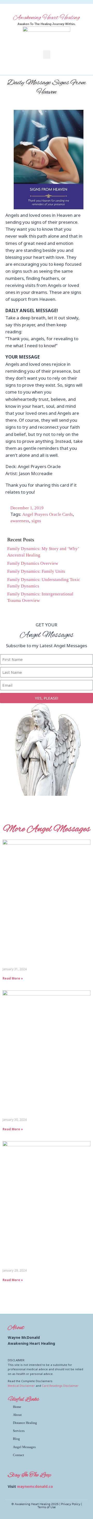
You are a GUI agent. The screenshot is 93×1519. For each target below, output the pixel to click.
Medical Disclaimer (21, 1386)
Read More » (13, 978)
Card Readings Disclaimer (60, 1386)
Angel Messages (24, 1447)
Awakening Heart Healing (46, 17)
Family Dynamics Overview (32, 563)
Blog (16, 1439)
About (17, 1415)
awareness (19, 520)
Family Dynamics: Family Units (36, 571)
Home (17, 1407)
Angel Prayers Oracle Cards (47, 514)
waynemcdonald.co (35, 1486)
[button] (46, 54)
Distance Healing (25, 1423)
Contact (18, 1455)
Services (19, 1431)
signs (36, 520)
